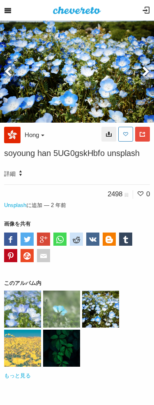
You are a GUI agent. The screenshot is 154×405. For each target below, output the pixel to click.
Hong (32, 134)
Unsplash (15, 205)
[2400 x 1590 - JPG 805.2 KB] (108, 134)
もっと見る (17, 375)
